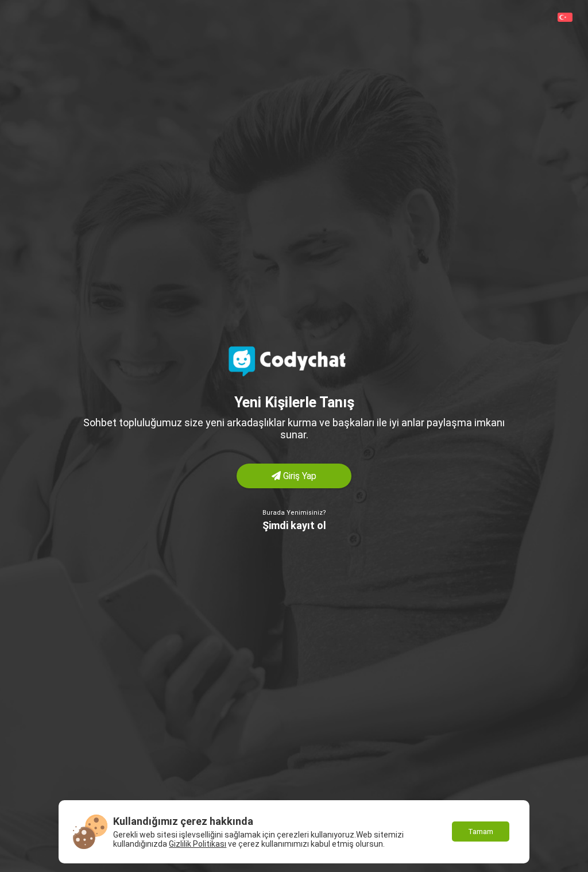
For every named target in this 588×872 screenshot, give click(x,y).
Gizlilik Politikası (197, 843)
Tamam (480, 831)
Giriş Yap (298, 475)
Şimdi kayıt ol (294, 525)
